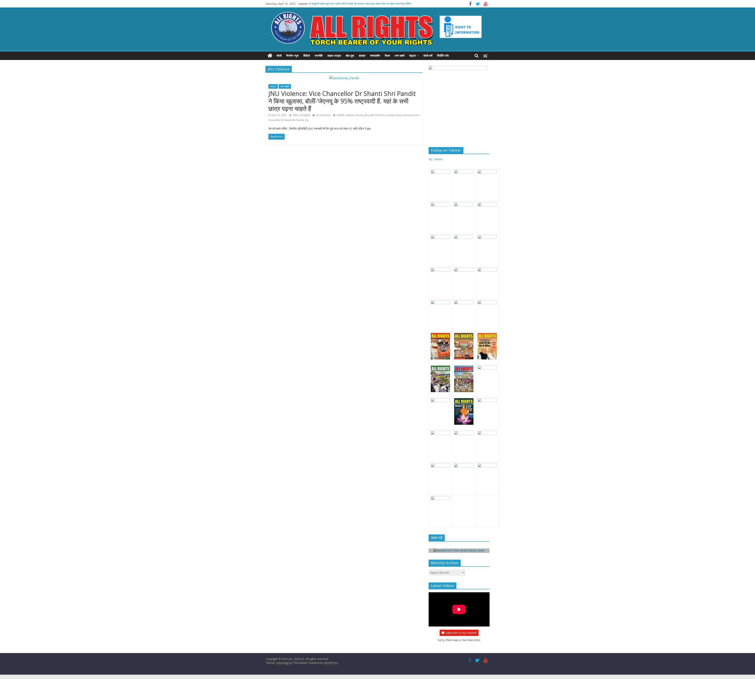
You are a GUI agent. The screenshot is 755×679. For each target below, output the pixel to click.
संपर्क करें (427, 55)
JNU (367, 115)
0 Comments (323, 115)
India (273, 86)
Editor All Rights (302, 115)
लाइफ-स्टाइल (334, 55)
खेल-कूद (350, 55)
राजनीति (319, 55)
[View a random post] (485, 56)
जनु (306, 120)
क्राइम (362, 55)
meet (398, 115)
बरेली (279, 55)
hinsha (359, 115)
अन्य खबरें (399, 55)
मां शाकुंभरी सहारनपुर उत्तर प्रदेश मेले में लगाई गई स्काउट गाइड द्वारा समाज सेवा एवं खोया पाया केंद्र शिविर (360, 4)
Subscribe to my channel (461, 633)
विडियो (306, 55)
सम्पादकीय (375, 55)
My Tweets (436, 159)
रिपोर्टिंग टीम (443, 55)
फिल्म (387, 55)
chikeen (350, 115)
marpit (389, 115)
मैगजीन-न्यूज (292, 55)
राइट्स (412, 55)
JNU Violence (377, 115)
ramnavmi (407, 115)
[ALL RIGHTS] (269, 56)
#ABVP (340, 115)
